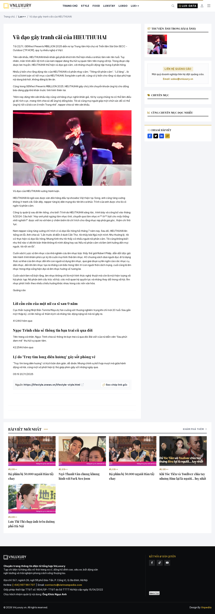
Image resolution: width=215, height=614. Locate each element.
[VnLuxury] (17, 6)
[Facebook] (152, 563)
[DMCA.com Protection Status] (154, 593)
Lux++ (135, 5)
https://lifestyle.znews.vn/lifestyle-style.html (52, 384)
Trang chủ (9, 16)
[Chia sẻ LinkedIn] (161, 136)
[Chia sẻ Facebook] (149, 136)
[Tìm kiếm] (173, 6)
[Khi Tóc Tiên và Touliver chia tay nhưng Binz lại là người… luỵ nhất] (183, 451)
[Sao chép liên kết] (167, 136)
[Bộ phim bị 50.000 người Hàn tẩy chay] (32, 451)
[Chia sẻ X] (155, 136)
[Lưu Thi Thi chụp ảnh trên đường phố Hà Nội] (32, 498)
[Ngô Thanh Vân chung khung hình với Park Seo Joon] (82, 451)
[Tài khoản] (202, 6)
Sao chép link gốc (116, 384)
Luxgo (123, 5)
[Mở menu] (208, 5)
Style (85, 5)
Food (96, 5)
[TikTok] (160, 563)
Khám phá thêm (193, 429)
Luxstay (109, 5)
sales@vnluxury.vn (182, 79)
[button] (72, 148)
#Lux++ (12, 469)
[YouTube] (167, 563)
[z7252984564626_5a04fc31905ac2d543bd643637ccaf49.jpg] (157, 44)
